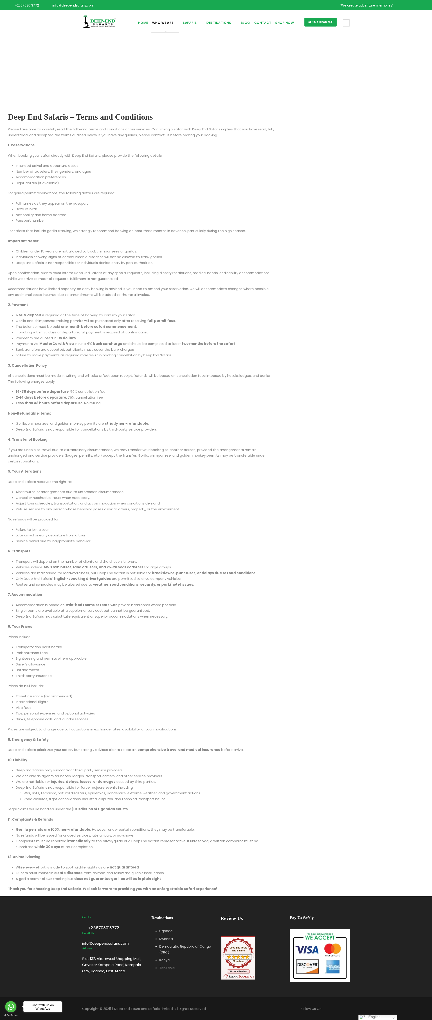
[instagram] (422, 5)
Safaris (190, 22)
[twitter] (407, 5)
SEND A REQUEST (320, 22)
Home (143, 22)
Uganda (166, 930)
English (373, 1017)
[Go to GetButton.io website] (11, 1015)
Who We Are (162, 22)
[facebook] (400, 5)
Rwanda (166, 938)
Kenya (164, 960)
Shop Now (284, 22)
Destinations (218, 22)
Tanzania (167, 967)
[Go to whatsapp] (10, 1006)
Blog (245, 22)
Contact (262, 22)
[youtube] (414, 5)
